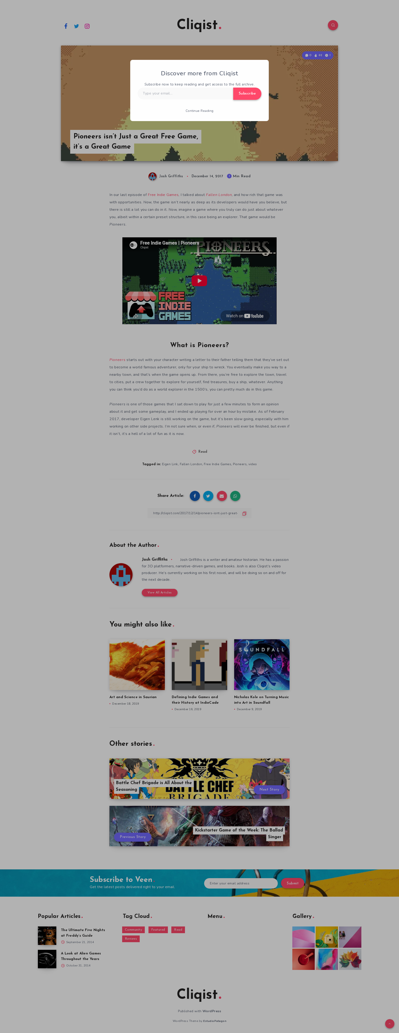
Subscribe (247, 93)
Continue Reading (200, 111)
